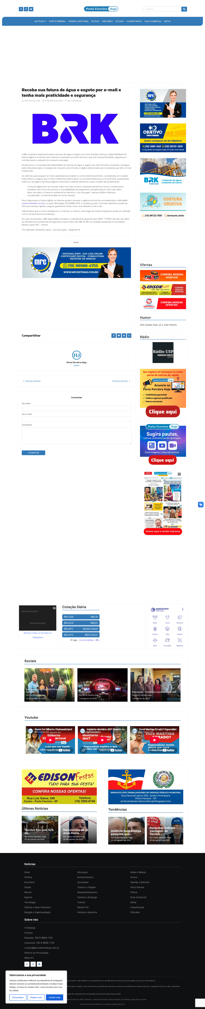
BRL (98, 640)
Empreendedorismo (87, 892)
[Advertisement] (101, 53)
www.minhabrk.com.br (33, 203)
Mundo (28, 892)
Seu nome (26, 403)
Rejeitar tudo (36, 997)
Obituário (135, 912)
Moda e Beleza (138, 872)
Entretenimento (85, 877)
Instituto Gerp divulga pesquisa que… (126, 832)
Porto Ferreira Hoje (77, 362)
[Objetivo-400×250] (163, 151)
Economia (29, 882)
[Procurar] (184, 9)
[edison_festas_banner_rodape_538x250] (59, 786)
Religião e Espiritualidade (37, 912)
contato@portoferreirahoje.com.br (41, 947)
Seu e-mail (27, 414)
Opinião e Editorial (139, 882)
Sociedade (82, 882)
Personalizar (18, 997)
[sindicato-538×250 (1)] (145, 803)
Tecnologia (30, 902)
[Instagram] (26, 9)
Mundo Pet (83, 907)
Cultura (81, 902)
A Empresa (29, 927)
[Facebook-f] (21, 9)
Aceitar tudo (54, 997)
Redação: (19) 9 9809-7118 (38, 937)
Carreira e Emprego (87, 897)
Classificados (137, 907)
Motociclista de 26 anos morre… (75, 831)
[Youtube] (31, 9)
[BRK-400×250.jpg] (163, 186)
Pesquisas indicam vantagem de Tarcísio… (162, 831)
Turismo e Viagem (86, 887)
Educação (82, 872)
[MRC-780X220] (76, 277)
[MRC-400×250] (163, 116)
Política (28, 877)
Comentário (27, 425)
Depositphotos (118, 1004)
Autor (76, 365)
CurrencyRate (86, 640)
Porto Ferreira (137, 887)
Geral (75, 242)
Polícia (133, 892)
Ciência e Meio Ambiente (37, 907)
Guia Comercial (138, 897)
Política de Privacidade (36, 952)
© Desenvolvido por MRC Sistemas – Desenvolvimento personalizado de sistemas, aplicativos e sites (102, 999)
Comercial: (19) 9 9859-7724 (39, 942)
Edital (133, 902)
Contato (28, 932)
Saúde (27, 887)
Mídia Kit (29, 957)
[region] (36, 987)
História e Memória (87, 912)
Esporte (28, 897)
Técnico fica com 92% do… (39, 831)
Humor (133, 877)
